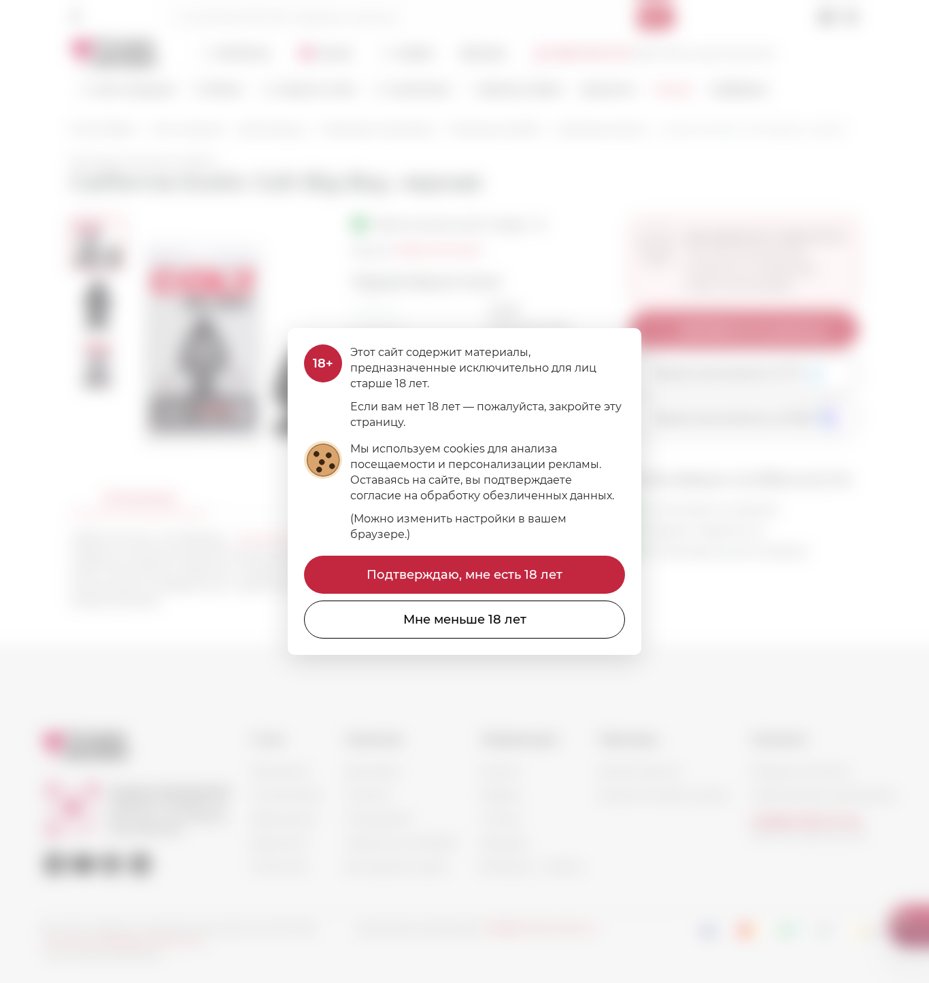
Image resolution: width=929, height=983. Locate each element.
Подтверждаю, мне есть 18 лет (464, 574)
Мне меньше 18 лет (464, 619)
